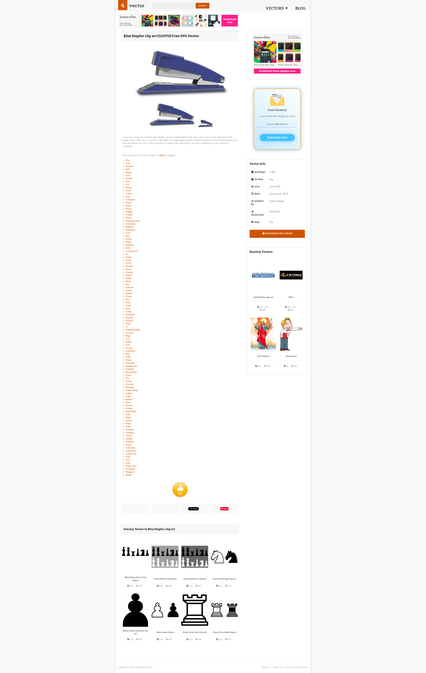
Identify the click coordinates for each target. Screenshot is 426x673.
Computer (130, 199)
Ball (127, 169)
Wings (129, 172)
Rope (128, 423)
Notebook (130, 314)
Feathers (130, 429)
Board (128, 360)
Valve (128, 426)
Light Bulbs (131, 411)
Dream (129, 239)
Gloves (129, 435)
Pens (128, 302)
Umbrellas (130, 351)
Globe (128, 278)
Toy (127, 378)
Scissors (130, 333)
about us (265, 667)
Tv (127, 326)
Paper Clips (131, 466)
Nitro (291, 297)
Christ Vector (263, 356)
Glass (128, 260)
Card (128, 163)
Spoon (129, 420)
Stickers (130, 166)
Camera (129, 272)
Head (128, 205)
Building (129, 245)
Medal (128, 475)
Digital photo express (263, 297)
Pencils (129, 348)
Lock (128, 345)
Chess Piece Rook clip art (224, 632)
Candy (129, 311)
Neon (128, 402)
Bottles (129, 293)
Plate (128, 323)
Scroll (128, 263)
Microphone (131, 372)
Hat (127, 284)
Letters (129, 178)
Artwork (129, 320)
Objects (163, 155)
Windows (130, 387)
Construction (132, 251)
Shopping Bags (133, 329)
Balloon (129, 399)
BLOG (300, 8)
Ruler (128, 357)
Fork (128, 457)
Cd (127, 254)
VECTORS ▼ (277, 8)
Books (129, 217)
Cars (128, 233)
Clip (127, 160)
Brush (128, 269)
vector (136, 5)
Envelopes (131, 224)
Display (129, 266)
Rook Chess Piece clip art (195, 632)
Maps (128, 336)
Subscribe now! (277, 137)
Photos (129, 405)
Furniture (130, 441)
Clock (128, 375)
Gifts (128, 175)
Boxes (129, 208)
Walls (128, 417)
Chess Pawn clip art (165, 632)
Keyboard (130, 363)
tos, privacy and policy (297, 667)
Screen (129, 408)
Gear (128, 308)
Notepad (130, 369)
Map (128, 236)
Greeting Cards (133, 221)
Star (128, 196)
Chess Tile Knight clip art (224, 579)
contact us (278, 667)
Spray (128, 445)
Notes (128, 242)
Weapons (130, 472)
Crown (129, 193)
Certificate (130, 451)
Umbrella (130, 432)
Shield (129, 275)
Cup (127, 339)
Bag (127, 354)
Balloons (130, 227)
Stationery (130, 230)
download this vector (279, 233)
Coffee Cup (131, 454)
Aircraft (129, 317)
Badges (129, 211)
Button (129, 187)
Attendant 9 (291, 356)
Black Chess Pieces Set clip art (135, 578)
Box (127, 181)
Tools (128, 305)
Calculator (130, 448)
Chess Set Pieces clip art (165, 579)
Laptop (129, 393)
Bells (128, 248)
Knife (128, 414)
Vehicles (130, 287)
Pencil (129, 257)
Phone (129, 296)
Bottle (128, 342)
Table (128, 396)
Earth (128, 190)
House (129, 202)
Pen (127, 299)
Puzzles (129, 384)
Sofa (128, 463)
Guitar (128, 290)
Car (127, 184)
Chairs (129, 381)
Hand (128, 281)
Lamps (129, 438)
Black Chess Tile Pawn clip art (135, 632)
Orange (129, 214)
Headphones (132, 366)
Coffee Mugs (132, 390)
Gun (128, 460)
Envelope (130, 469)
